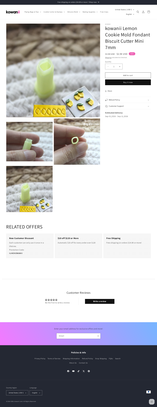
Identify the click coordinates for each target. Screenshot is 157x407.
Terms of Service (54, 358)
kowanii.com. (18, 401)
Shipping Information (71, 358)
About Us (73, 363)
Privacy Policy (40, 358)
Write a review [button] (99, 301)
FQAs (111, 358)
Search (118, 358)
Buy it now (128, 82)
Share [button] (110, 91)
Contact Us (83, 363)
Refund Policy (87, 358)
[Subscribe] (97, 336)
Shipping (108, 57)
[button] (32, 11)
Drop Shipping (101, 358)
